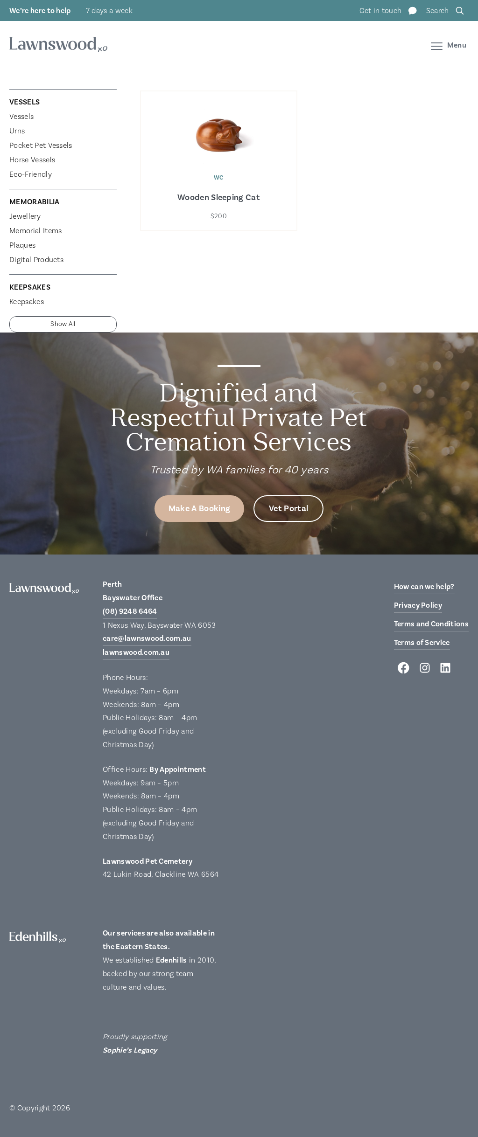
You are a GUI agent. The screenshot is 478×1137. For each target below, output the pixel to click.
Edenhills (171, 960)
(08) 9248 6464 (130, 611)
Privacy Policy (418, 605)
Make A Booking (199, 508)
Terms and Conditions (431, 624)
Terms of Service (422, 642)
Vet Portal (288, 508)
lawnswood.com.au (136, 652)
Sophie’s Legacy (130, 1050)
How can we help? (424, 586)
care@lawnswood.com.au (147, 638)
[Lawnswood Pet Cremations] (58, 45)
